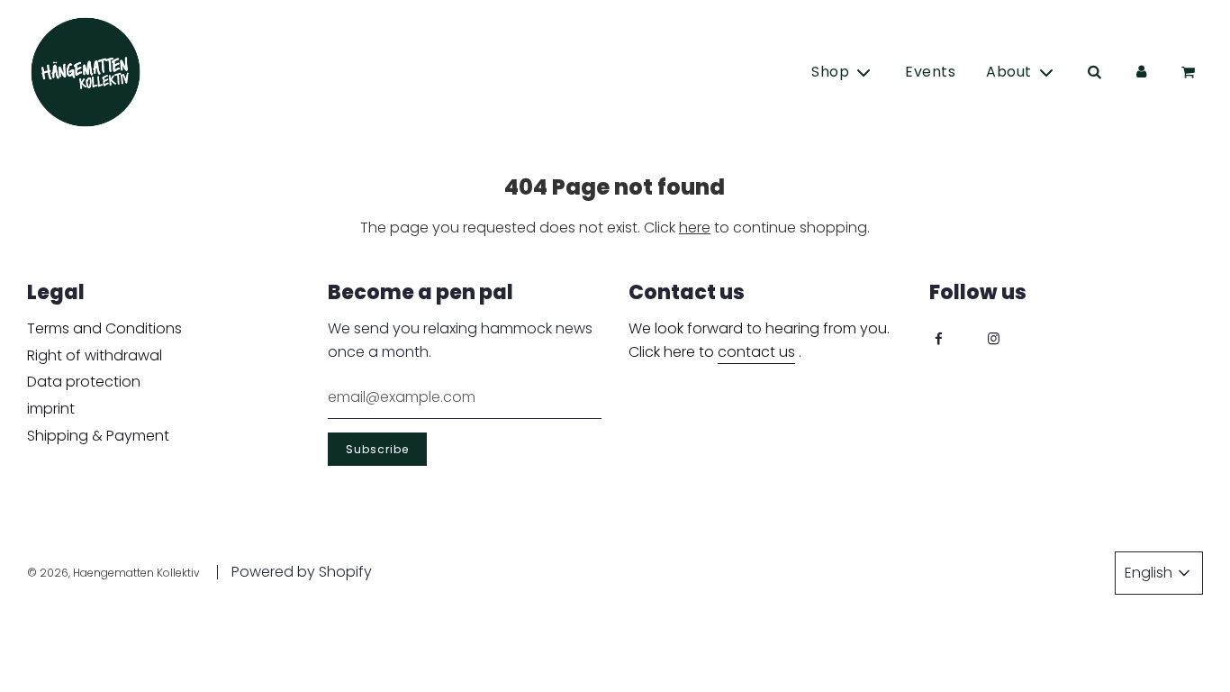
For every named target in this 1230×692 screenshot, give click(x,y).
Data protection (83, 381)
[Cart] (1190, 72)
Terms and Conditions (104, 328)
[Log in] (1140, 72)
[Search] (1094, 72)
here (694, 227)
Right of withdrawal (94, 355)
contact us (756, 351)
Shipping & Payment (98, 435)
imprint (51, 408)
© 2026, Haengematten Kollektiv (113, 572)
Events (930, 71)
